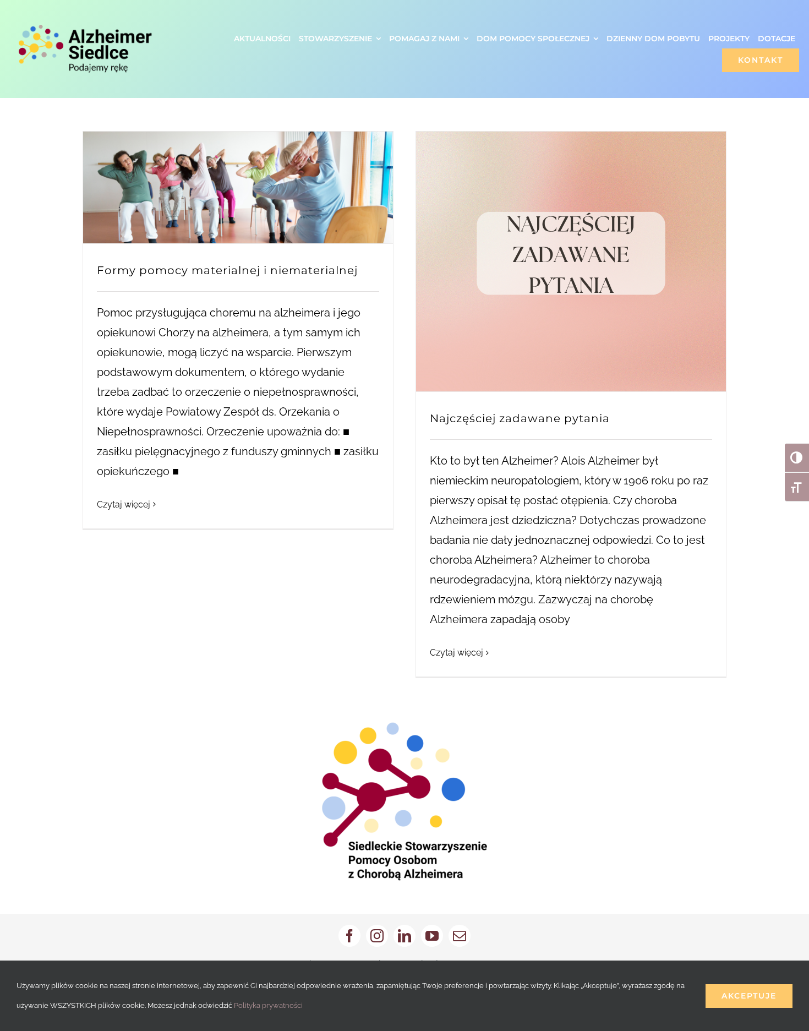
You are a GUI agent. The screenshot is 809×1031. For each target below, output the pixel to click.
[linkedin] (404, 936)
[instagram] (377, 936)
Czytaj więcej (123, 504)
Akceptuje (749, 996)
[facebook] (349, 936)
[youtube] (432, 936)
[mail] (460, 936)
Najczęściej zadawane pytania (520, 418)
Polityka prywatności (268, 1005)
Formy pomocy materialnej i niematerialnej (227, 270)
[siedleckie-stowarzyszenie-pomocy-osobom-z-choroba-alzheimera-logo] (404, 727)
